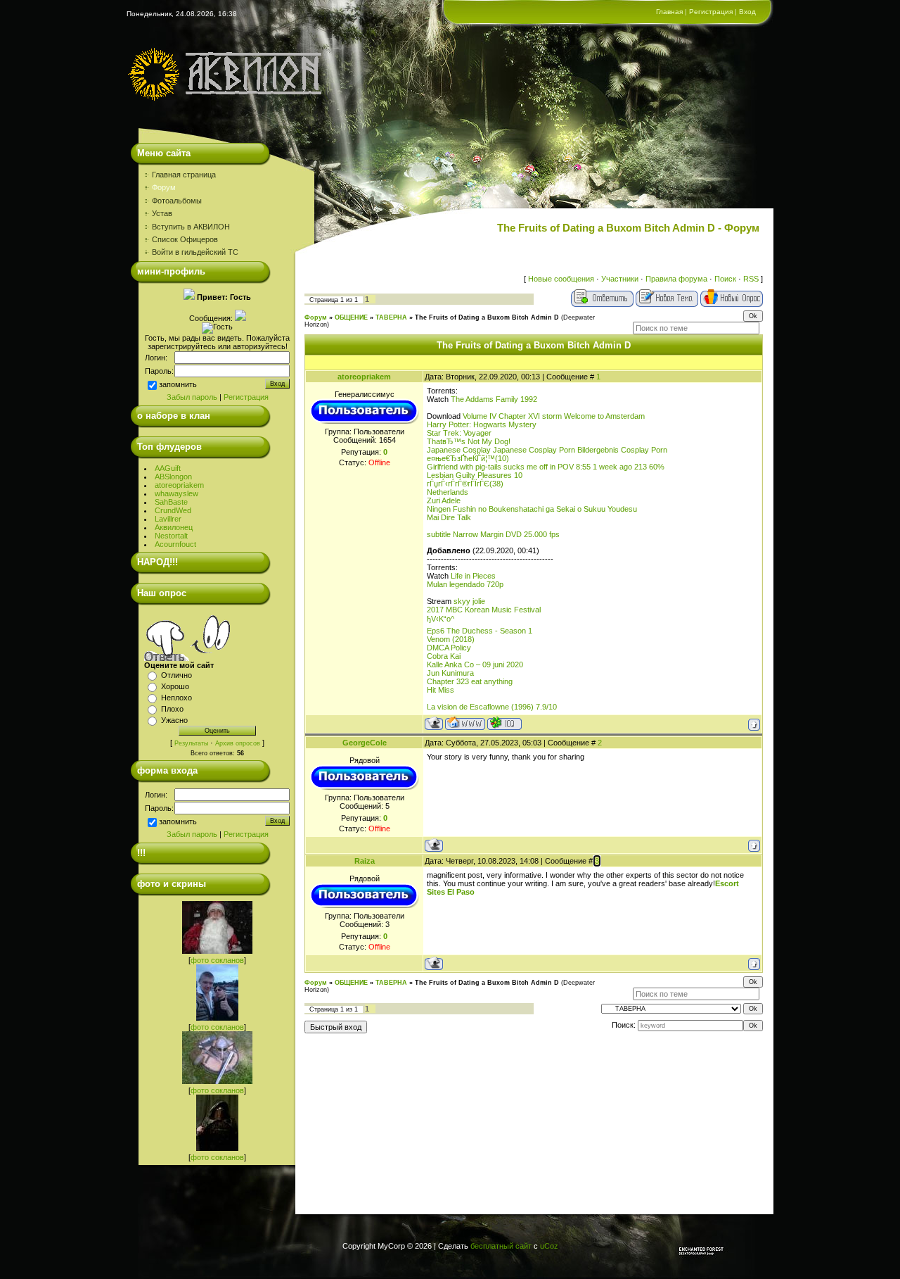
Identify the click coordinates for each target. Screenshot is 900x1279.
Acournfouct (175, 544)
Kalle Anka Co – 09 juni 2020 (475, 664)
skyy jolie (469, 601)
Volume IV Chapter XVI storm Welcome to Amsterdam (554, 416)
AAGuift (168, 468)
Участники (619, 279)
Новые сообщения (561, 279)
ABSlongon (173, 476)
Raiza (364, 861)
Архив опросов (237, 743)
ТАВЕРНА (391, 317)
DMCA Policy (449, 647)
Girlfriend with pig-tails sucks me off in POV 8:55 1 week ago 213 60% (545, 466)
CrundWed (173, 510)
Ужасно (174, 720)
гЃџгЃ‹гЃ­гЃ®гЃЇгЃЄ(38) (465, 483)
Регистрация (711, 11)
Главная (669, 11)
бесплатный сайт (501, 1246)
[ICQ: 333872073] (504, 723)
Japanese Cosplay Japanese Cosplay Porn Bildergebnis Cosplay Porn (547, 450)
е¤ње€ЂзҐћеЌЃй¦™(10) (468, 458)
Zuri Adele (444, 500)
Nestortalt (171, 535)
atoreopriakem (179, 485)
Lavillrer (168, 519)
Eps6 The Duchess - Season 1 (479, 630)
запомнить (178, 384)
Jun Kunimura (450, 673)
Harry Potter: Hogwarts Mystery (481, 424)
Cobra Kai (444, 656)
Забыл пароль (192, 397)
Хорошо (175, 686)
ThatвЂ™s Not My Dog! (468, 441)
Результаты (191, 743)
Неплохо (176, 697)
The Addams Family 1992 (494, 399)
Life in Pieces (473, 576)
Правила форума (676, 279)
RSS (751, 279)
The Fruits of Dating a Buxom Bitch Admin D (487, 317)
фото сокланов (217, 960)
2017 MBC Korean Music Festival (484, 609)
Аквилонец (174, 527)
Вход (747, 11)
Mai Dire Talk (449, 517)
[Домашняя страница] (465, 723)
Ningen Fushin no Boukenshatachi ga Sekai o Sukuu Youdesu (532, 509)
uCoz (549, 1246)
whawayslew (176, 493)
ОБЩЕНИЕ (351, 317)
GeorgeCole (364, 742)
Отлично (176, 675)
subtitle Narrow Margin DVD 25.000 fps (493, 534)
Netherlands (447, 492)
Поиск (725, 279)
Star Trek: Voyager (459, 433)
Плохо (172, 709)
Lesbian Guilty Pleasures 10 (474, 475)
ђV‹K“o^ (440, 619)
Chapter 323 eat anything (470, 681)
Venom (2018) (451, 639)
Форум (315, 317)
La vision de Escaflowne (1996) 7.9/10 (492, 706)
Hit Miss (440, 690)
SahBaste (171, 502)
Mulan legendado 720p (465, 584)
